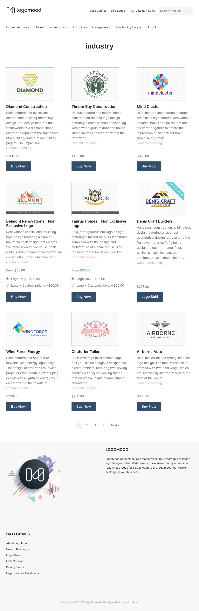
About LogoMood (17, 543)
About (152, 27)
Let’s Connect (98, 10)
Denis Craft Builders (155, 221)
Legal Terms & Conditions (22, 573)
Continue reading (18, 148)
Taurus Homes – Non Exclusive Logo (99, 223)
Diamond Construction (26, 106)
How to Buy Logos (127, 27)
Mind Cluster (148, 106)
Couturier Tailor (86, 351)
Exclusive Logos (18, 27)
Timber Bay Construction (94, 106)
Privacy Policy (15, 567)
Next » (115, 425)
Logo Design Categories (90, 27)
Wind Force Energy (23, 351)
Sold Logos (118, 10)
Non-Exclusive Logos (51, 27)
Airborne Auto (149, 351)
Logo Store (13, 555)
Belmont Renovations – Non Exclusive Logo (30, 223)
